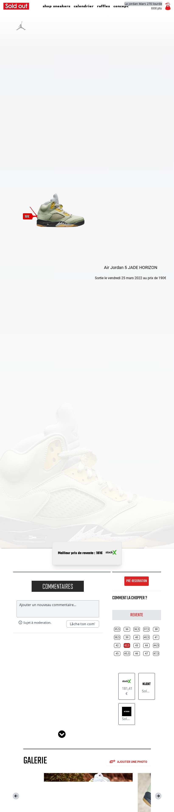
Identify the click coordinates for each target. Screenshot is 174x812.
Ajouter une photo (132, 761)
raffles (103, 6)
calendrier (84, 6)
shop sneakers (56, 6)
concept (120, 6)
